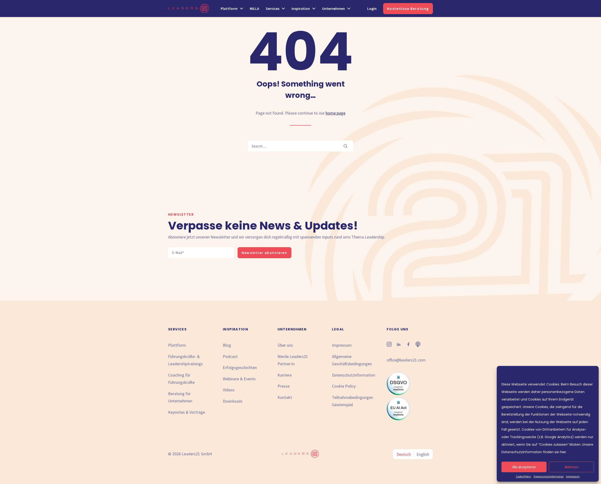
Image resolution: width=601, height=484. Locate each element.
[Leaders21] (188, 8)
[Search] (300, 146)
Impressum (573, 476)
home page (335, 113)
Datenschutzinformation (549, 476)
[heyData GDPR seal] (398, 393)
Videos (229, 390)
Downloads (233, 401)
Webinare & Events (239, 378)
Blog (227, 345)
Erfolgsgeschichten (240, 367)
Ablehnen (571, 467)
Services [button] (272, 8)
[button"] (389, 345)
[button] (345, 146)
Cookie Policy (523, 476)
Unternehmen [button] (333, 8)
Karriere (284, 375)
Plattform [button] (229, 8)
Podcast (230, 356)
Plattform (177, 345)
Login (372, 8)
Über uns (285, 345)
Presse (283, 386)
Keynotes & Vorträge (186, 412)
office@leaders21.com (406, 360)
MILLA (254, 8)
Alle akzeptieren (524, 467)
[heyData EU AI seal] (398, 418)
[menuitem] (234, 8)
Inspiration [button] (301, 8)
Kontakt (284, 397)
